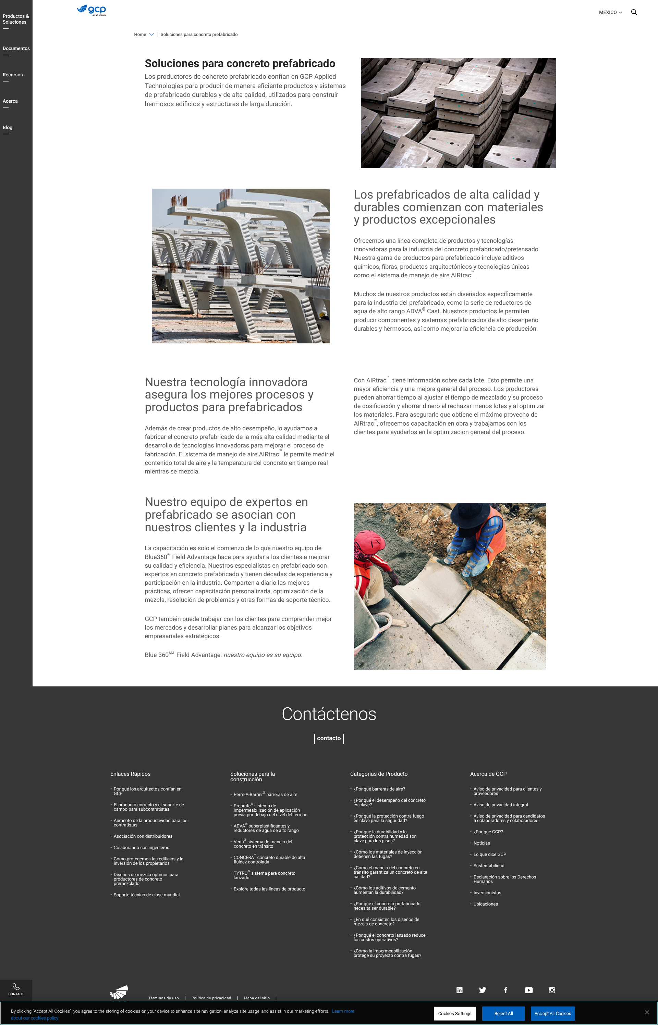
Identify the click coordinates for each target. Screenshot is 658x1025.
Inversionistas (487, 893)
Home (140, 34)
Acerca (10, 101)
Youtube (529, 990)
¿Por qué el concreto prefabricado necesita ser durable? (387, 906)
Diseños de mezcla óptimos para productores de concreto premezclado (146, 879)
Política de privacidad (211, 998)
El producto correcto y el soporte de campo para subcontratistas (149, 807)
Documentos (16, 48)
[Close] (647, 1012)
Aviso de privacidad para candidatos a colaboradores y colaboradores (509, 818)
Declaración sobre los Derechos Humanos (505, 879)
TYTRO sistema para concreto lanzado (264, 875)
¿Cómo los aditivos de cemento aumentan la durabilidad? (385, 890)
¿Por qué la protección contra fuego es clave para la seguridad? (389, 818)
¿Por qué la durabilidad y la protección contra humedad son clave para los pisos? (385, 836)
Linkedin (459, 990)
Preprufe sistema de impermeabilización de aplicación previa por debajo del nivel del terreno (270, 810)
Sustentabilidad (489, 866)
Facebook (506, 990)
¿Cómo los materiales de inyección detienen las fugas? (388, 854)
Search (634, 13)
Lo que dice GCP (490, 854)
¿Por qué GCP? (488, 832)
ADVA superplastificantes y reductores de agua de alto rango (266, 828)
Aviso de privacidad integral (501, 805)
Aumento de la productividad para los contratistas (150, 823)
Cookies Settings (455, 1013)
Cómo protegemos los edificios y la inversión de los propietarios (148, 861)
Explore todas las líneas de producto (269, 889)
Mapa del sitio (257, 998)
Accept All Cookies (553, 1013)
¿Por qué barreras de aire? (379, 789)
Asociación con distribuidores (143, 836)
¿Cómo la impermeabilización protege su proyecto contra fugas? (387, 953)
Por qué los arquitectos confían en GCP (148, 791)
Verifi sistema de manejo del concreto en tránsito (263, 844)
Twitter (483, 990)
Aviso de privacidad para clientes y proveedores (508, 791)
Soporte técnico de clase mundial (147, 895)
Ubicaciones (486, 904)
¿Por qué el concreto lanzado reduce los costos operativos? (390, 937)
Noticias (482, 843)
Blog (7, 127)
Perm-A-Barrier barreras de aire (265, 795)
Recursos (13, 75)
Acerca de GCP (488, 774)
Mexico (608, 12)
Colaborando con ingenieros (141, 848)
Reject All (504, 1013)
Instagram (552, 990)
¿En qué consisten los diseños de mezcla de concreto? (386, 922)
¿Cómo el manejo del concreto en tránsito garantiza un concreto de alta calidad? (390, 872)
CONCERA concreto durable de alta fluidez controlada (269, 860)
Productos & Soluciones (16, 19)
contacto (329, 738)
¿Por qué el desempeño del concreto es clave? (390, 802)
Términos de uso (163, 998)
